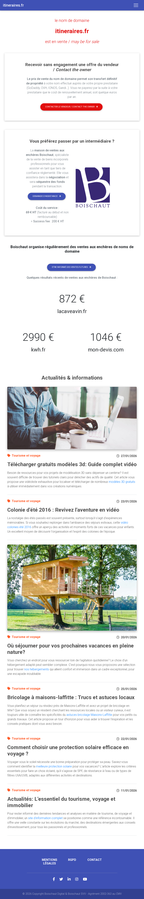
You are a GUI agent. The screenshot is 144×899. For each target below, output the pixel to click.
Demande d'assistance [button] (45, 196)
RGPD (72, 860)
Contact (94, 860)
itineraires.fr (72, 31)
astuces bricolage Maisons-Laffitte (89, 715)
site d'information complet (45, 818)
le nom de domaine (72, 20)
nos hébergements (36, 669)
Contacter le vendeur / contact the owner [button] (69, 107)
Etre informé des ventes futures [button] (70, 267)
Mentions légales (49, 861)
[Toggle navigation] (136, 5)
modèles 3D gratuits (122, 482)
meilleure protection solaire (54, 766)
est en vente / (72, 41)
